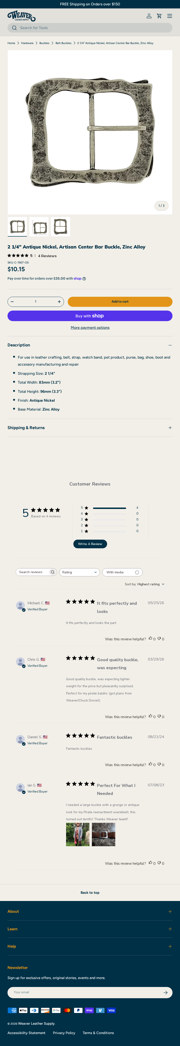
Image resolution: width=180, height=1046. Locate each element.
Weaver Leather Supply (36, 1023)
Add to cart (120, 302)
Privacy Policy (64, 1033)
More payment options (90, 327)
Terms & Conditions (98, 1033)
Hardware (27, 43)
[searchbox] (32, 572)
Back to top (90, 892)
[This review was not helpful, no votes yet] (159, 639)
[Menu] (170, 16)
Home (11, 43)
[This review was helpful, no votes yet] (150, 639)
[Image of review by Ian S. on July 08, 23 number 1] (78, 834)
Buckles (44, 43)
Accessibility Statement (26, 1033)
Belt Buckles (63, 43)
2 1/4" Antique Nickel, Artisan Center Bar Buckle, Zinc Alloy (115, 43)
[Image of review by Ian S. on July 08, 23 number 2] (103, 834)
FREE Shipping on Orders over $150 (90, 4)
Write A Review (90, 544)
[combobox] (90, 28)
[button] (159, 16)
